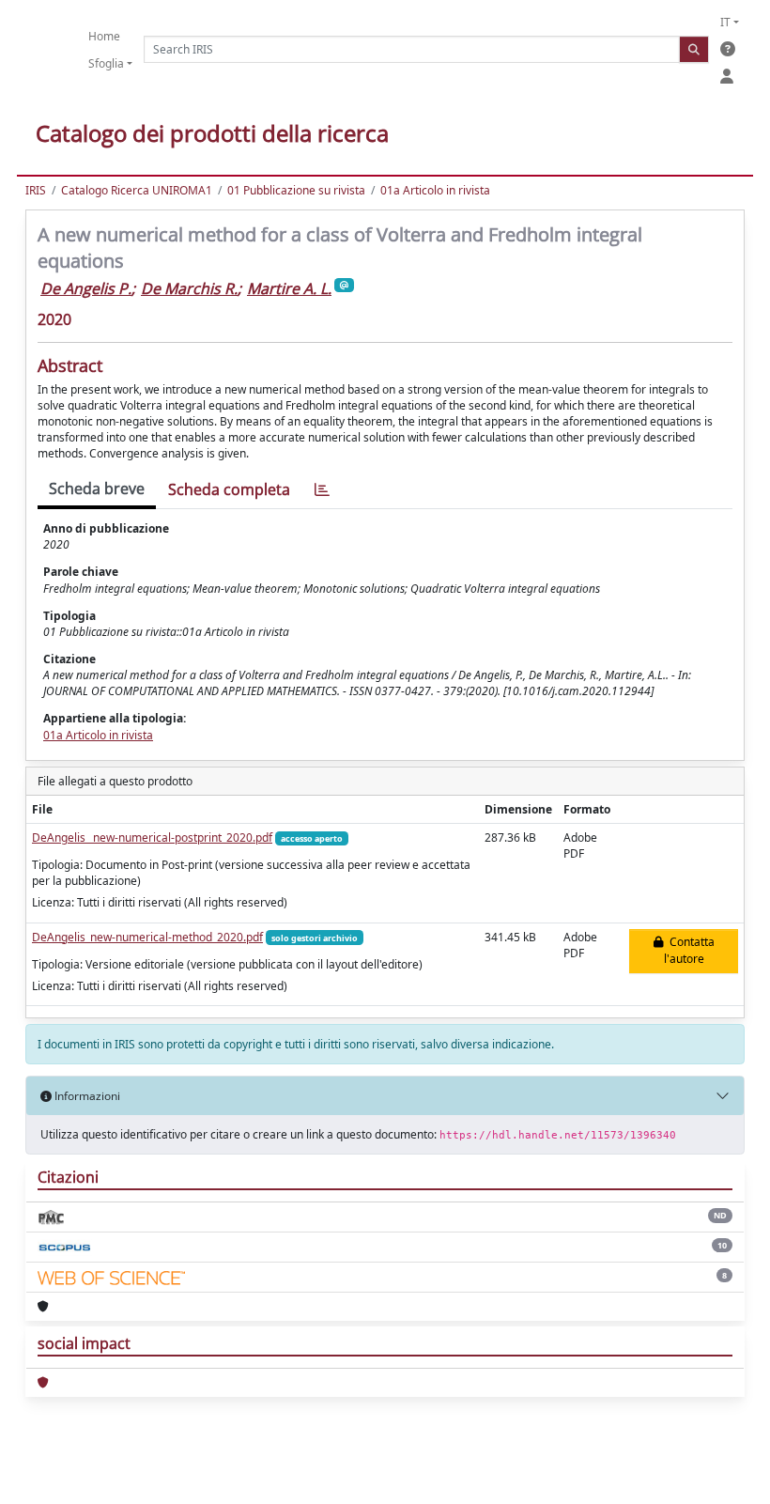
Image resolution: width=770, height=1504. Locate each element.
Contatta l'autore (689, 950)
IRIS (35, 190)
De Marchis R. (189, 288)
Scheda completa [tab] (229, 489)
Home (104, 36)
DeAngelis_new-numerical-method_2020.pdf (147, 937)
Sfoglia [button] (106, 63)
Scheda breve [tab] (97, 488)
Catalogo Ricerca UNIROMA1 (136, 190)
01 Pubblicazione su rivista (296, 190)
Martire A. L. (289, 288)
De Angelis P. (85, 288)
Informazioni (86, 1096)
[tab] (322, 490)
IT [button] (725, 22)
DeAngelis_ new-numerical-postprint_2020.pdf (152, 837)
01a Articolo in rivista (435, 190)
